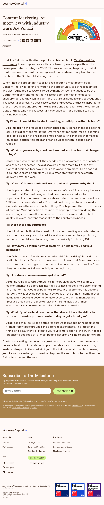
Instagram (10, 467)
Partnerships (8, 447)
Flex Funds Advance (61, 451)
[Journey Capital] (16, 4)
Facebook (10, 463)
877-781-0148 (37, 463)
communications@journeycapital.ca (24, 408)
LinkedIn (9, 472)
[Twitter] (27, 40)
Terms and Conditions (37, 447)
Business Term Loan (61, 443)
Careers (6, 443)
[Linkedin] (31, 40)
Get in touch (36, 458)
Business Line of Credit (62, 447)
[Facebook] (23, 40)
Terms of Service (57, 401)
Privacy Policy (43, 401)
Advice (7, 47)
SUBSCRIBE (63, 391)
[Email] (35, 40)
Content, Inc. (11, 86)
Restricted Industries (36, 451)
